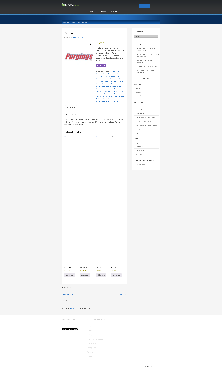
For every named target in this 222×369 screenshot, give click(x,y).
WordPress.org (140, 154)
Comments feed (140, 150)
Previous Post (67, 294)
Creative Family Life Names (105, 79)
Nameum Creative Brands (127, 6)
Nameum (73, 37)
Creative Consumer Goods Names (107, 89)
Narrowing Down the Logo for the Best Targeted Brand (146, 49)
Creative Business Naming (143, 121)
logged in (73, 308)
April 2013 (139, 96)
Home (90, 6)
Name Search (144, 6)
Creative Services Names (109, 101)
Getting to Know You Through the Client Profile (146, 71)
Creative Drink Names (103, 91)
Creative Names (111, 81)
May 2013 (138, 92)
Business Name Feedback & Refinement (144, 62)
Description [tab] (71, 107)
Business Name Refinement (144, 110)
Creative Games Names (104, 96)
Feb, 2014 (80, 37)
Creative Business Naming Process (146, 66)
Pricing (112, 6)
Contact (114, 11)
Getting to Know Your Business (145, 129)
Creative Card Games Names (111, 86)
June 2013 (138, 88)
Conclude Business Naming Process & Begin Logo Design (147, 56)
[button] (90, 44)
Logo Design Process (142, 133)
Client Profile (140, 113)
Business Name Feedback (143, 106)
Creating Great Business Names (145, 117)
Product (78, 22)
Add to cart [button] (69, 275)
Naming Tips (93, 11)
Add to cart (101, 66)
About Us (104, 11)
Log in (138, 143)
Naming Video (101, 6)
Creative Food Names (111, 94)
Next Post (123, 294)
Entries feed (139, 146)
